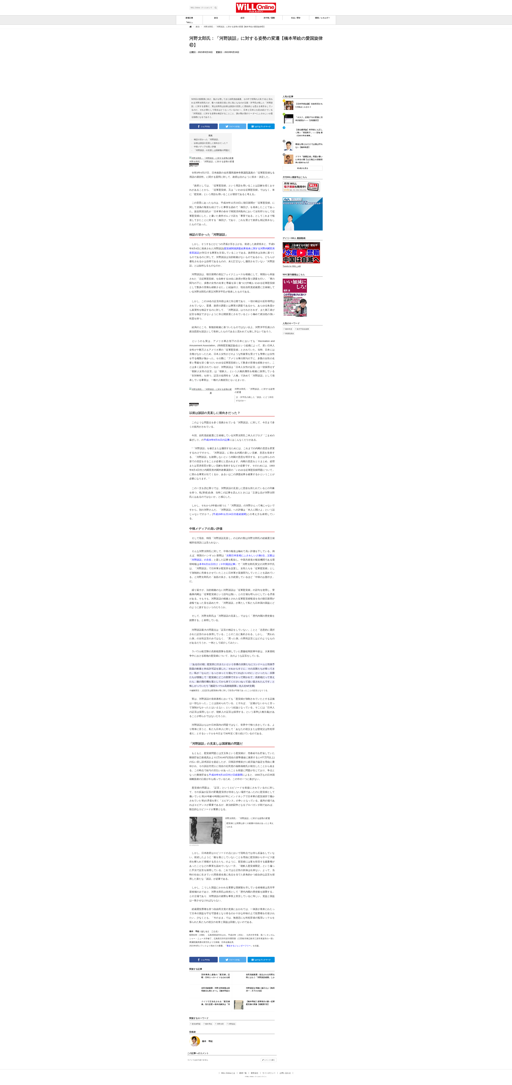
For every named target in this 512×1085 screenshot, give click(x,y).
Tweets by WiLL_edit (292, 266)
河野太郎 (220, 1024)
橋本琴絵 (208, 1024)
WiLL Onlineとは (228, 1073)
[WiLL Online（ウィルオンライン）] (256, 7)
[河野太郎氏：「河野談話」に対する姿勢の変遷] (211, 158)
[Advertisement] (256, 76)
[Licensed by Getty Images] (232, 165)
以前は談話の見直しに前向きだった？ (211, 143)
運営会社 (254, 1073)
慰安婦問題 (196, 1024)
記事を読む (210, 978)
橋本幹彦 (288, 329)
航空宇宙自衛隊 (303, 329)
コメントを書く (269, 1060)
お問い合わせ (285, 1073)
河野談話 (231, 1024)
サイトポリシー (268, 1073)
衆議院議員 (289, 333)
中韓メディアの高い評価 (205, 147)
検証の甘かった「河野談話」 (207, 139)
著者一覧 (243, 1073)
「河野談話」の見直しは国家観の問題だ (212, 150)
